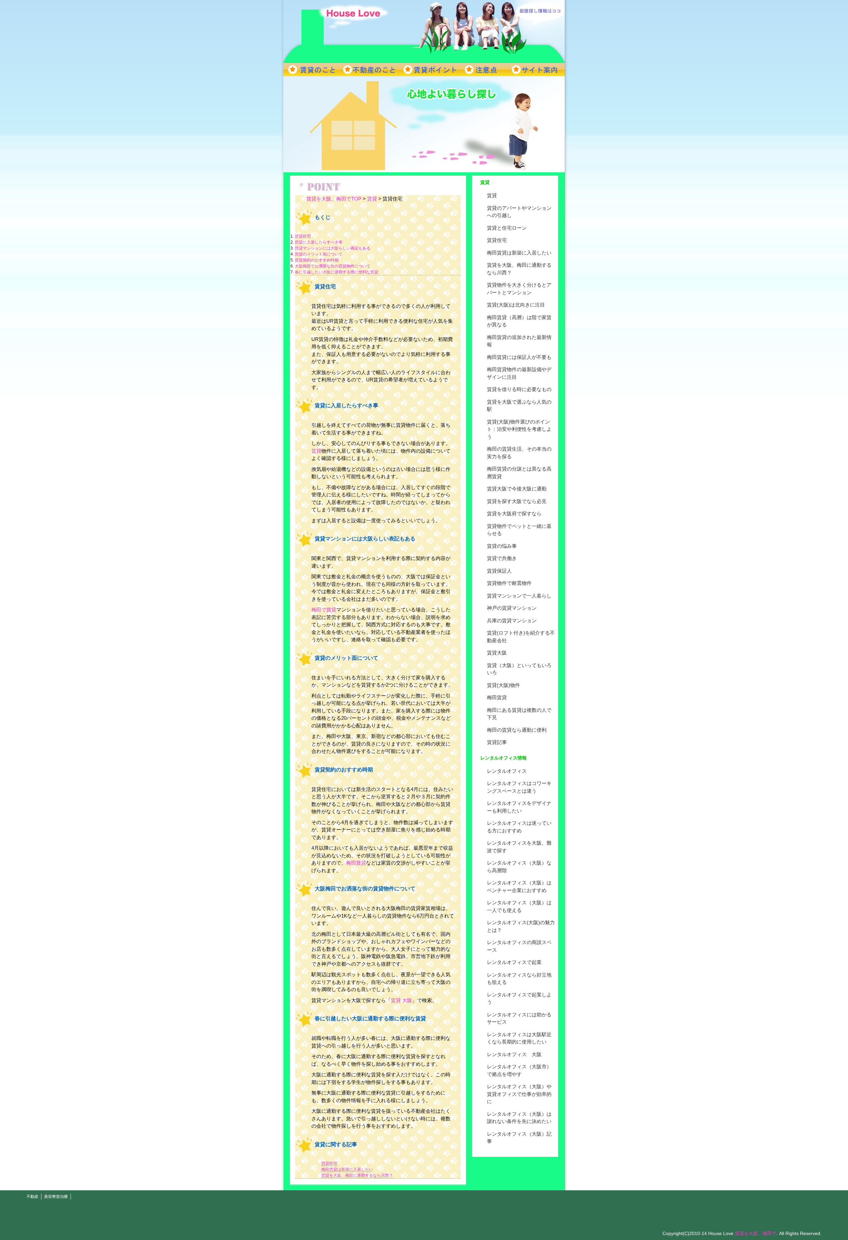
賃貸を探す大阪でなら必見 (517, 501)
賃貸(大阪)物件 (503, 685)
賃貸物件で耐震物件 (509, 583)
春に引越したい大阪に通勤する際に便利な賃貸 (336, 272)
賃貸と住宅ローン (507, 228)
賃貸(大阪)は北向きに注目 (516, 305)
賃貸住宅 (497, 240)
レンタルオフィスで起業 (514, 962)
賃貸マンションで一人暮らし (519, 595)
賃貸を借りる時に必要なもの (519, 389)
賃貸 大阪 (401, 1000)
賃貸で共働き (502, 558)
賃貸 (492, 195)
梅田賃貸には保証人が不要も (519, 357)
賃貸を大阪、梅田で (755, 1233)
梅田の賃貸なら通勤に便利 (517, 730)
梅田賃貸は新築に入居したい (519, 252)
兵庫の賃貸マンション (512, 620)
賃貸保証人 (499, 571)
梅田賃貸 (497, 697)
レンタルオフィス (507, 771)
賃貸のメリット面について (319, 254)
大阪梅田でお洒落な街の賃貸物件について (332, 266)
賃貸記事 (497, 742)
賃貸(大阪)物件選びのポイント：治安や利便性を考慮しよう (519, 429)
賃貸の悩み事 (502, 546)
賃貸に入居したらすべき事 (319, 242)
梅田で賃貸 (323, 609)
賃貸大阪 (497, 652)
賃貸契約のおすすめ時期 (317, 260)
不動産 (32, 1196)
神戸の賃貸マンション (512, 608)
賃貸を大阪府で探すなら (514, 513)
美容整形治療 (56, 1196)
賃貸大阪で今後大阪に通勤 (517, 488)
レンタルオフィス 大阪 (514, 1054)
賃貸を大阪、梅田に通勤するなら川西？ (357, 1175)
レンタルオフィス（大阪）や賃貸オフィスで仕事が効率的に (519, 1094)
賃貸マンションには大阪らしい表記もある (332, 248)
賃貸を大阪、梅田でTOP (333, 198)
